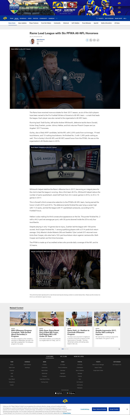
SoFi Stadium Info (117, 364)
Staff (12, 373)
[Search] (97, 18)
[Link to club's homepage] (5, 18)
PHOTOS (80, 361)
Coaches (12, 370)
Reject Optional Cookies (99, 409)
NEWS (44, 361)
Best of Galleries (80, 370)
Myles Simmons (41, 39)
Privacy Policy (67, 413)
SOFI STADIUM (116, 361)
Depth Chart (12, 367)
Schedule (27, 361)
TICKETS (98, 361)
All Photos (79, 364)
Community (44, 367)
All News (45, 364)
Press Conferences (62, 367)
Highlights (62, 373)
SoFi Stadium (80, 382)
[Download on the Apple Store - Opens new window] (58, 393)
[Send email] (94, 41)
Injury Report (12, 379)
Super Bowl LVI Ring (44, 379)
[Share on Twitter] (90, 41)
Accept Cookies (114, 409)
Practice (80, 376)
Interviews (62, 370)
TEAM (11, 361)
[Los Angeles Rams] (65, 401)
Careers (12, 385)
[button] (65, 78)
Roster (11, 364)
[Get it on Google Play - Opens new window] (70, 394)
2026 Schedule (27, 364)
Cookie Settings (85, 409)
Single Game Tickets (98, 370)
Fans (80, 379)
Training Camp (44, 382)
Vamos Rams (44, 370)
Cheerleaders (63, 376)
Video (62, 361)
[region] (65, 409)
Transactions (12, 382)
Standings (27, 367)
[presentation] (119, 349)
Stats (12, 376)
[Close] (127, 409)
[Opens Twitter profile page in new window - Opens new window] (38, 43)
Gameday (80, 373)
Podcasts (44, 376)
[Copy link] (97, 40)
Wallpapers (79, 387)
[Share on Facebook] (87, 41)
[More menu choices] (56, 18)
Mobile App (44, 373)
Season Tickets (98, 367)
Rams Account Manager (98, 364)
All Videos (62, 364)
